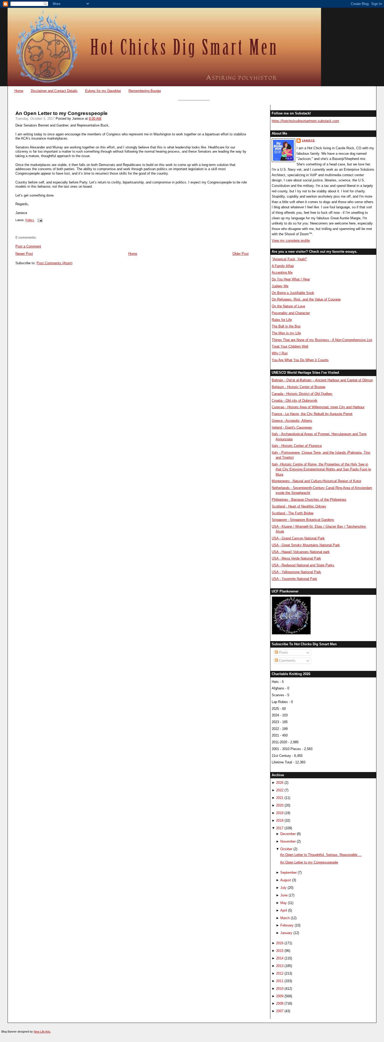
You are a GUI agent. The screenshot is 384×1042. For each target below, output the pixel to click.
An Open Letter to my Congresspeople (61, 113)
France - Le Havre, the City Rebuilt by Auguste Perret (312, 414)
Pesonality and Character (291, 313)
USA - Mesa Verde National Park (296, 558)
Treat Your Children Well (290, 346)
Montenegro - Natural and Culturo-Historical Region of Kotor (316, 481)
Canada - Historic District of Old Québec (302, 394)
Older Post (240, 254)
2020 (279, 805)
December (288, 834)
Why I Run (280, 353)
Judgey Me (280, 286)
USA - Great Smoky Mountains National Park (306, 545)
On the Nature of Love (288, 306)
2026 (279, 783)
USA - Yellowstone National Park (296, 572)
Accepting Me (282, 272)
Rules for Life (282, 320)
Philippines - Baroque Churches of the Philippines (309, 500)
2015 (279, 951)
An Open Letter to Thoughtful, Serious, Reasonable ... (321, 855)
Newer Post (24, 254)
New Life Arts (42, 1031)
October (286, 849)
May (283, 903)
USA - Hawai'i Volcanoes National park (301, 552)
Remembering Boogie (145, 91)
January (286, 933)
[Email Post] (39, 220)
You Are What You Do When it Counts (300, 360)
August (285, 880)
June (284, 895)
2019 (279, 813)
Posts (283, 652)
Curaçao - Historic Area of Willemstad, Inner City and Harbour (318, 407)
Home (18, 91)
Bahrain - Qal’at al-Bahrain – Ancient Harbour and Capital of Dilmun (322, 380)
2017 (279, 828)
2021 (279, 798)
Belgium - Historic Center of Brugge (298, 387)
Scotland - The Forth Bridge (292, 513)
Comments (286, 661)
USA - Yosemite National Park (294, 579)
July (283, 888)
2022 (279, 790)
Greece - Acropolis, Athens (292, 421)
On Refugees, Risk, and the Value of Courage (306, 299)
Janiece (308, 140)
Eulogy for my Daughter (103, 91)
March (285, 918)
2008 (279, 1003)
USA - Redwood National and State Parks (303, 565)
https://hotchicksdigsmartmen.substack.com (305, 121)
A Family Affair (283, 266)
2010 (279, 989)
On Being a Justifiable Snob (293, 293)
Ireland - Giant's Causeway (292, 427)
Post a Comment (28, 246)
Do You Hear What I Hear (291, 279)
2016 (279, 943)
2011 (279, 981)
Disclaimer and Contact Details (54, 91)
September (288, 872)
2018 (279, 820)
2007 (279, 1011)
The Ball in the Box (286, 326)
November (288, 841)
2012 (279, 973)
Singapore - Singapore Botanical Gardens (303, 520)
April (283, 910)
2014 (279, 958)
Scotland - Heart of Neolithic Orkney (299, 506)
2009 (279, 996)
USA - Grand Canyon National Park (298, 538)
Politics (29, 220)
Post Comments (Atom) (54, 263)
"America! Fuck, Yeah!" (289, 259)
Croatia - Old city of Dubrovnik (294, 400)
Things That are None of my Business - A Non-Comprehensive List (322, 340)
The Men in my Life (286, 333)
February (287, 925)
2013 (279, 966)
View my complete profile (291, 241)
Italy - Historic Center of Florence (297, 446)
